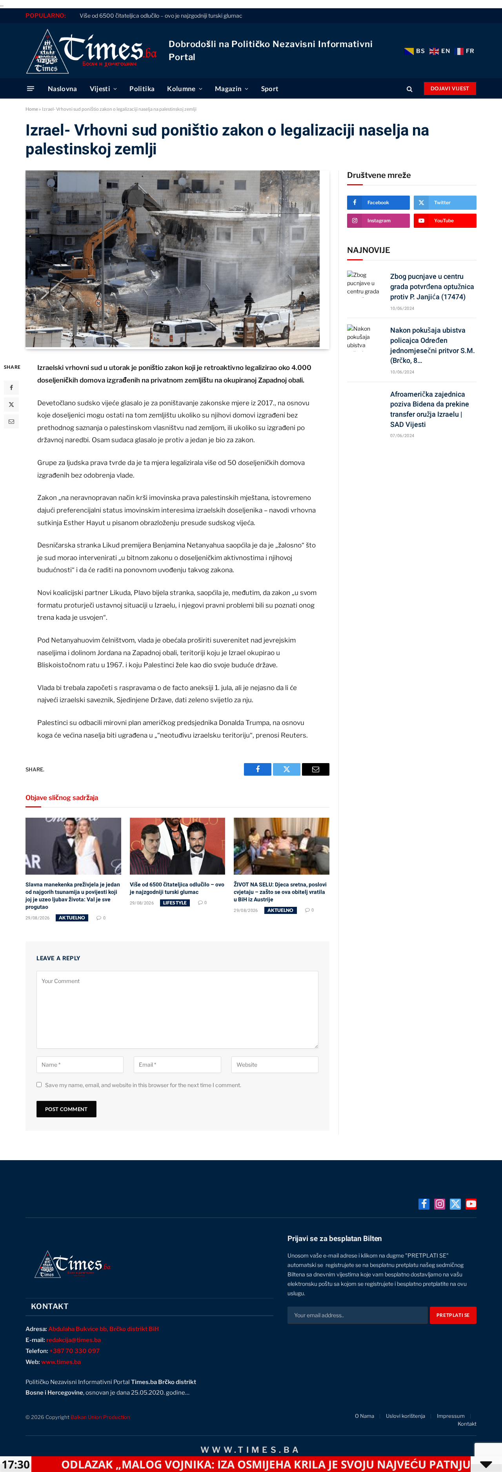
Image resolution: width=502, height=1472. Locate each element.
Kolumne (181, 88)
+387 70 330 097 (74, 1351)
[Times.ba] (91, 50)
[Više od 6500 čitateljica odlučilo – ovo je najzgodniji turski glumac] (178, 846)
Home (31, 109)
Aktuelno (72, 918)
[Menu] (30, 88)
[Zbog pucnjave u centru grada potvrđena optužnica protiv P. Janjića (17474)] (365, 284)
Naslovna (62, 88)
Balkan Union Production (100, 1417)
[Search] (409, 88)
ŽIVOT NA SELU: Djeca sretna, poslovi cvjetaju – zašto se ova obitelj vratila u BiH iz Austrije (280, 892)
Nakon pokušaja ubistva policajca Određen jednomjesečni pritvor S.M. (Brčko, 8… (432, 345)
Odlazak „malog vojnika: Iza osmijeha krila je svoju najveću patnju (209, 1464)
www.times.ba (61, 1362)
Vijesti (100, 88)
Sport (270, 88)
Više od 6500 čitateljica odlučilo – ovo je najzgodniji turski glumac (161, 15)
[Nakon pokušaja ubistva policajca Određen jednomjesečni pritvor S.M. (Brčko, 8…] (365, 338)
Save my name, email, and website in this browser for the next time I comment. (143, 1085)
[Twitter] (11, 404)
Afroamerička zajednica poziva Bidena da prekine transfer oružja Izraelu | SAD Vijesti (429, 409)
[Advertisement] (412, 506)
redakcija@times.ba (73, 1340)
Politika (142, 88)
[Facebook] (11, 388)
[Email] (11, 421)
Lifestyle (175, 903)
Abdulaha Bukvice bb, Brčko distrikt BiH (103, 1329)
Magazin (228, 88)
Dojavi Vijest (450, 88)
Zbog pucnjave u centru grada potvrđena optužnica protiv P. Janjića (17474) (432, 286)
